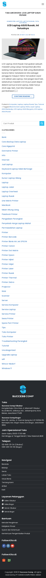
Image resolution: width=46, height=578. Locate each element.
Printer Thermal (9, 277)
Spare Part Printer (10, 323)
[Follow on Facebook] (4, 546)
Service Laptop (9, 309)
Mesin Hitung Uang (10, 209)
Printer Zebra (8, 282)
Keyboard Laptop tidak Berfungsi (17, 169)
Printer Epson (8, 255)
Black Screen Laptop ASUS (20, 107)
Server (5, 300)
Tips (37, 21)
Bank (4, 137)
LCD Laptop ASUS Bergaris (23, 109)
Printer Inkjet (8, 264)
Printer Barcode (9, 237)
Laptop (19, 21)
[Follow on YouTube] (12, 546)
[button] (42, 4)
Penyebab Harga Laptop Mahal (16, 223)
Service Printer (8, 314)
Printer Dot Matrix (10, 250)
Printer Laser (8, 268)
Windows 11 (7, 368)
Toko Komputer (9, 332)
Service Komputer (10, 304)
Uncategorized (8, 350)
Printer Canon (8, 246)
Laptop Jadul (8, 187)
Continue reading (23, 96)
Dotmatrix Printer (10, 150)
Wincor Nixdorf (8, 363)
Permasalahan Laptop (12, 227)
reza (33, 35)
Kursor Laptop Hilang (11, 178)
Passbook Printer (10, 214)
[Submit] (42, 123)
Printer (5, 232)
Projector (6, 286)
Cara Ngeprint (8, 146)
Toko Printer (7, 336)
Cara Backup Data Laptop (14, 141)
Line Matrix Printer (10, 200)
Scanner (6, 295)
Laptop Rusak (28, 21)
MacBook (6, 205)
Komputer (11, 21)
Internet (5, 160)
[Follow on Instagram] (8, 546)
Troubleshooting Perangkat (14, 341)
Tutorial (23, 23)
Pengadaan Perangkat (12, 218)
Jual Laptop (7, 164)
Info (3, 155)
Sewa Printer (8, 318)
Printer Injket (8, 259)
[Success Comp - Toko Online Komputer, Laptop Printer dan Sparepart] (7, 4)
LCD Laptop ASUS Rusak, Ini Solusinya (23, 27)
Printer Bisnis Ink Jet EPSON (14, 241)
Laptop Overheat (10, 191)
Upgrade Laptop (9, 354)
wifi (3, 359)
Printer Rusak (8, 273)
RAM (4, 291)
